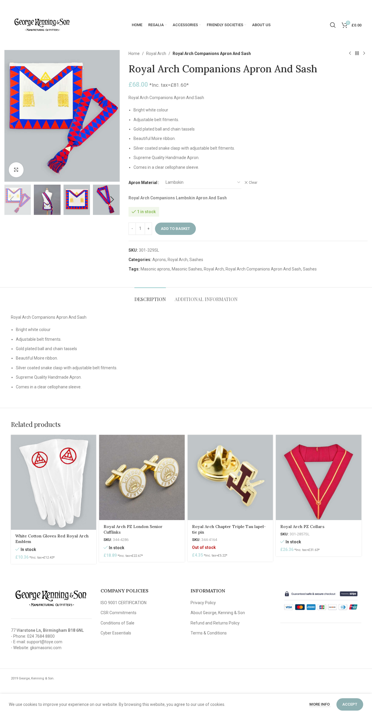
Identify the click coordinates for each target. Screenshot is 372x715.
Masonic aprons (155, 269)
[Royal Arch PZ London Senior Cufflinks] (142, 477)
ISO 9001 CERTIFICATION (123, 602)
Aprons (159, 259)
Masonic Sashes (187, 269)
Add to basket (175, 228)
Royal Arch (156, 53)
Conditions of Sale (117, 623)
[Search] (333, 25)
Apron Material (143, 182)
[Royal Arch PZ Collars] (318, 477)
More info (320, 704)
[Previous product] (349, 53)
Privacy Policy (203, 602)
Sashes (196, 259)
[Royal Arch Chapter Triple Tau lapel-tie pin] (230, 477)
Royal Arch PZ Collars (302, 526)
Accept (349, 704)
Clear (253, 183)
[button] (11, 199)
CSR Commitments (118, 612)
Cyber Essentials (116, 633)
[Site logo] (42, 24)
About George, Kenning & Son (218, 612)
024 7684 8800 (41, 636)
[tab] (150, 296)
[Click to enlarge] (16, 169)
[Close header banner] (364, 6)
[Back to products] (357, 53)
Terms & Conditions (209, 633)
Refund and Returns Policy (215, 623)
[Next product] (364, 53)
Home (134, 53)
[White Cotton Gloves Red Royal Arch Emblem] (53, 482)
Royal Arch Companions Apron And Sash (263, 269)
